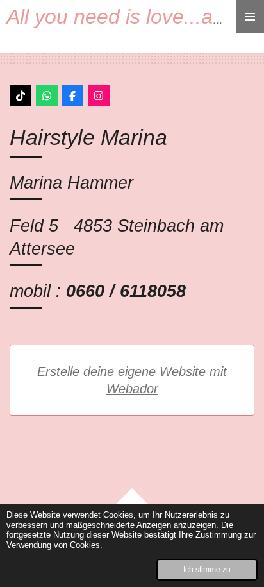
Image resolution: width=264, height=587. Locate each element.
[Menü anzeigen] (250, 16)
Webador (132, 389)
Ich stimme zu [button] (207, 569)
